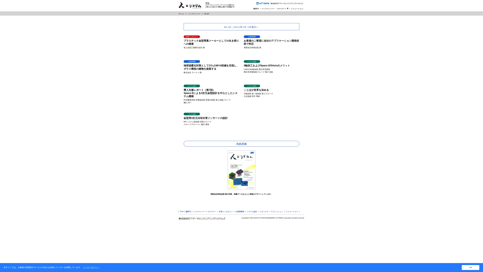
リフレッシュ (276, 212)
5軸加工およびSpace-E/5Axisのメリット (267, 65)
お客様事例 (239, 212)
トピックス (264, 212)
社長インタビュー (226, 212)
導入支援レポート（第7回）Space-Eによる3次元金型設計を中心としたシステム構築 (211, 93)
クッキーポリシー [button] (91, 267)
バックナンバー (268, 9)
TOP (181, 212)
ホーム (181, 14)
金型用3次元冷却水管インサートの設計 (206, 118)
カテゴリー (282, 9)
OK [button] (470, 267)
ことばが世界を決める (256, 90)
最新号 (256, 9)
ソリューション (297, 9)
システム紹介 (252, 212)
